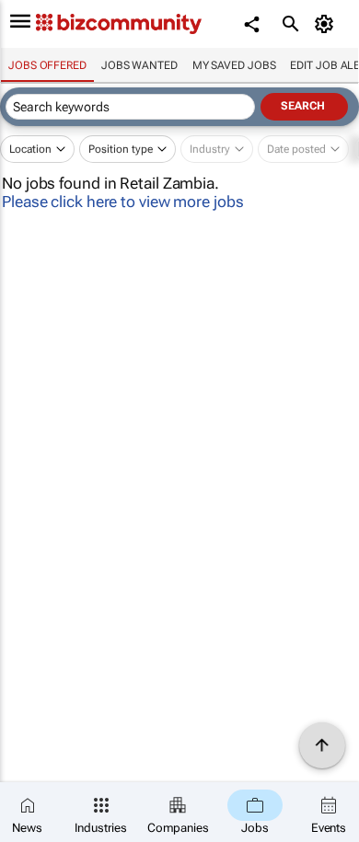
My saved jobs (234, 65)
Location (30, 149)
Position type (120, 149)
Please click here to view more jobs (123, 201)
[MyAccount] (327, 24)
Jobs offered (47, 65)
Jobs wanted (139, 65)
